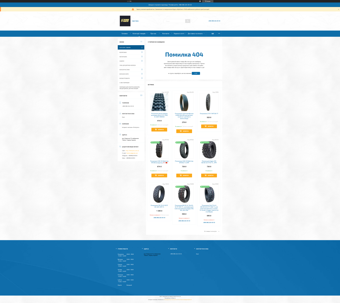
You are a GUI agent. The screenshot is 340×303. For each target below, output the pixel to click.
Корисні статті (179, 33)
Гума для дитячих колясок (128, 65)
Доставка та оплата (195, 33)
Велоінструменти (125, 78)
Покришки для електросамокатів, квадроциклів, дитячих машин (130, 87)
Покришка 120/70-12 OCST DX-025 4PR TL (159, 206)
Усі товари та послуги (210, 231)
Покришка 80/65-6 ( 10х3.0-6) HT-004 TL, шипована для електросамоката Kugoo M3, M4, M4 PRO (184, 208)
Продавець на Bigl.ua (170, 298)
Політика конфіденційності (185, 299)
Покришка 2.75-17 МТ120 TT (209, 113)
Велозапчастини (125, 69)
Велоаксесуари (124, 74)
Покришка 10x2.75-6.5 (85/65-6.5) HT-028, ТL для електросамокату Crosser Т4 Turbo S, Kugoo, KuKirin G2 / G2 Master (209, 209)
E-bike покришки (124, 82)
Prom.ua (179, 296)
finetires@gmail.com (132, 153)
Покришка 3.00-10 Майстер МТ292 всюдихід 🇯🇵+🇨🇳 (159, 161)
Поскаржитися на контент (170, 299)
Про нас (153, 33)
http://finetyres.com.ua (132, 150)
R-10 (196, 73)
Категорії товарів (139, 33)
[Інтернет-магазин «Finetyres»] (125, 26)
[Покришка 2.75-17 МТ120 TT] (209, 102)
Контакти (165, 33)
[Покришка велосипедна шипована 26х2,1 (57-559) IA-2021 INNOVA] (159, 102)
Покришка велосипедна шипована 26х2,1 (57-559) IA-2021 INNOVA (159, 115)
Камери (122, 61)
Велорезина (123, 52)
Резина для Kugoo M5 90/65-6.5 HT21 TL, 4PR (209, 161)
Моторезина (123, 56)
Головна (125, 33)
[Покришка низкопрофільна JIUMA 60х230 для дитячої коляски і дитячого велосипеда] (184, 102)
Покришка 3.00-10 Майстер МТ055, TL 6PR (184, 161)
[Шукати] (187, 21)
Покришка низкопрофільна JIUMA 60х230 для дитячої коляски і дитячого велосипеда (184, 116)
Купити (161, 129)
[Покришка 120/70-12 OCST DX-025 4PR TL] (159, 194)
